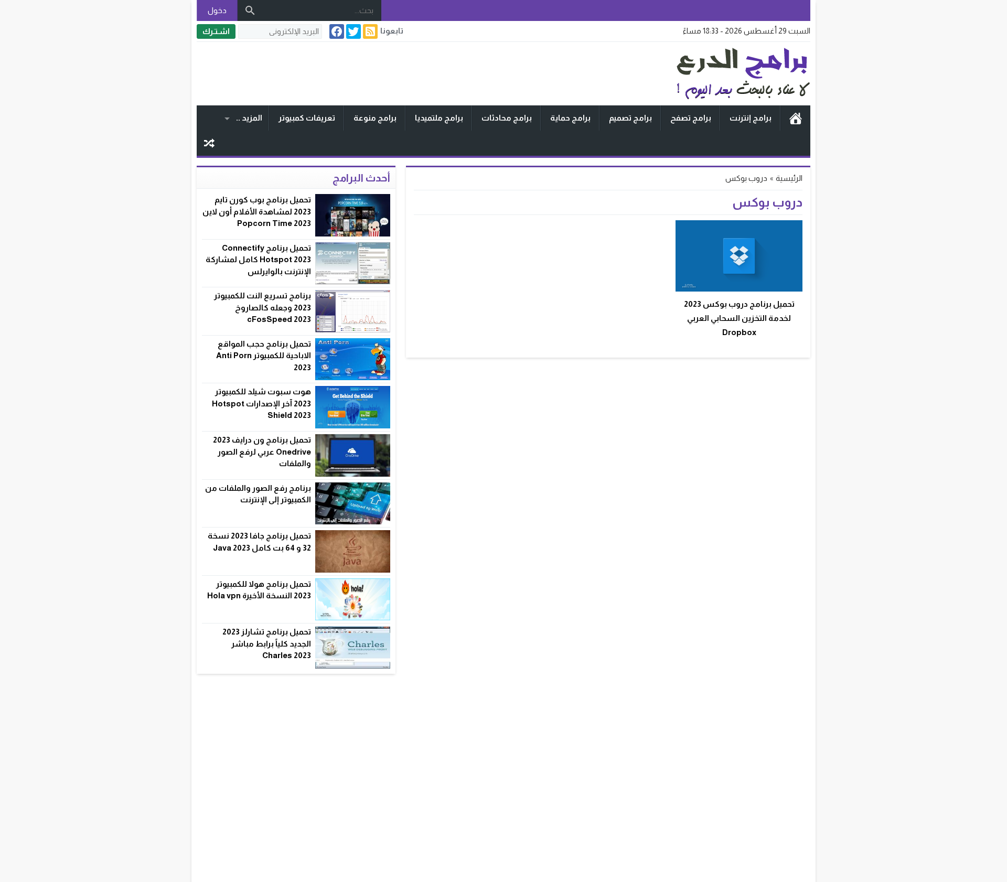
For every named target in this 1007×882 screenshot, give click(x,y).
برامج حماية (570, 117)
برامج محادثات (506, 117)
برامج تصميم (630, 117)
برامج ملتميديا (439, 117)
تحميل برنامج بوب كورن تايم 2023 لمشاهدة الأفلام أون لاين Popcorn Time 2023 (256, 211)
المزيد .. (249, 117)
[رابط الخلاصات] (369, 31)
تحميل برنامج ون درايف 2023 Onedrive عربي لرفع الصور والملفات (262, 451)
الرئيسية (796, 118)
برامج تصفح (690, 117)
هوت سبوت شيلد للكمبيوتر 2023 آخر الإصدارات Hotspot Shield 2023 (261, 403)
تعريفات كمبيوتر (306, 117)
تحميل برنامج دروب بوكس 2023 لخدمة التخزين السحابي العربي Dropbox (739, 318)
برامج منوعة (375, 117)
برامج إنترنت (751, 117)
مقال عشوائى (209, 143)
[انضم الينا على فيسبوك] (335, 31)
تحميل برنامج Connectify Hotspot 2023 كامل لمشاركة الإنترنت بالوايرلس (258, 259)
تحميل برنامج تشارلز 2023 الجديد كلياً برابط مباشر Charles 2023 (266, 643)
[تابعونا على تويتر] (352, 31)
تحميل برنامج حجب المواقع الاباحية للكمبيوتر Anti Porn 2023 (263, 355)
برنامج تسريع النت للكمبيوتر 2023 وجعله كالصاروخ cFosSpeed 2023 (262, 307)
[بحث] (250, 10)
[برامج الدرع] (694, 73)
